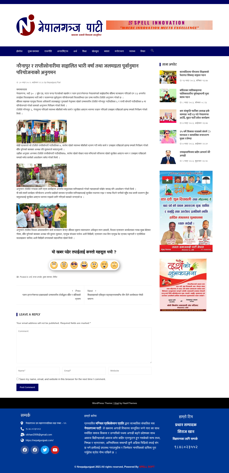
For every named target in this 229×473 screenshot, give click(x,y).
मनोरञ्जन (119, 51)
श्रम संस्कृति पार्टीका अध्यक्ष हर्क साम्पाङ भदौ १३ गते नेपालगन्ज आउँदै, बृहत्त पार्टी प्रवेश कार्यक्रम (194, 114)
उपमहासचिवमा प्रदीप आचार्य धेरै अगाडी (195, 154)
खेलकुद (95, 51)
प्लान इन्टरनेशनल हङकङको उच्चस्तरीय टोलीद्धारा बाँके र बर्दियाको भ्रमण (51, 294)
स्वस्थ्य (132, 51)
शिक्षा (84, 51)
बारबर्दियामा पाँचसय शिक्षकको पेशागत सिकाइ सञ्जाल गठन (194, 74)
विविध (55, 277)
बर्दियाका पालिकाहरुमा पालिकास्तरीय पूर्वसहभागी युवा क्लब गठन (194, 94)
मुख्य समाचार (33, 51)
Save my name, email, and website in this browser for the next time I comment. (62, 379)
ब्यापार (106, 51)
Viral (116, 403)
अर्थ (75, 51)
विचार (142, 51)
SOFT (151, 466)
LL (145, 466)
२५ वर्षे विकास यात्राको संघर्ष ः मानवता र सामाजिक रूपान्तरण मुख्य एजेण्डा (195, 135)
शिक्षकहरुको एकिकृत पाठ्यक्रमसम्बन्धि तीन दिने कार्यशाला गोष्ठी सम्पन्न (115, 294)
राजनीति (48, 51)
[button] (152, 51)
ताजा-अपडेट (37, 277)
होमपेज (19, 51)
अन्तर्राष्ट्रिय (62, 51)
